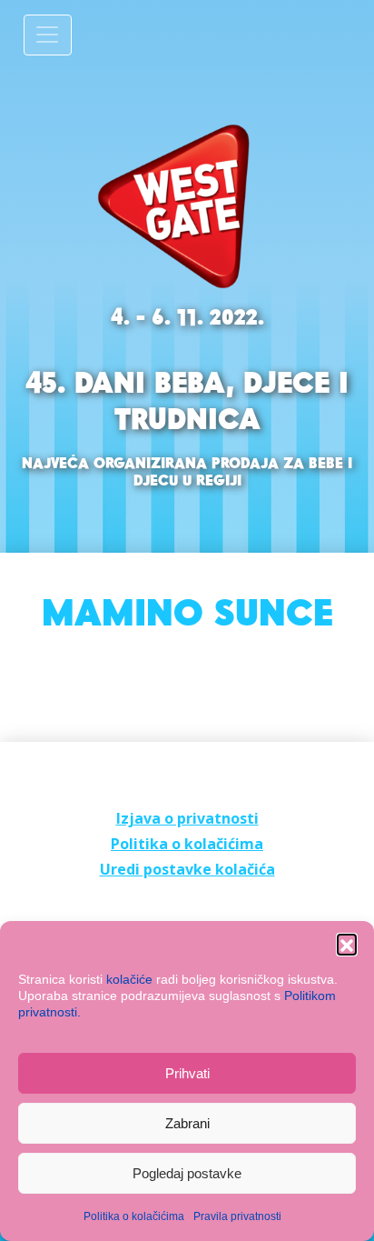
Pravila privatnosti (237, 1216)
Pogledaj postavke (187, 1173)
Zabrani (187, 1123)
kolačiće (129, 979)
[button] (347, 944)
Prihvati (187, 1073)
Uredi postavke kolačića (187, 869)
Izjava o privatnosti (187, 818)
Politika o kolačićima (134, 1216)
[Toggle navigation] (48, 35)
